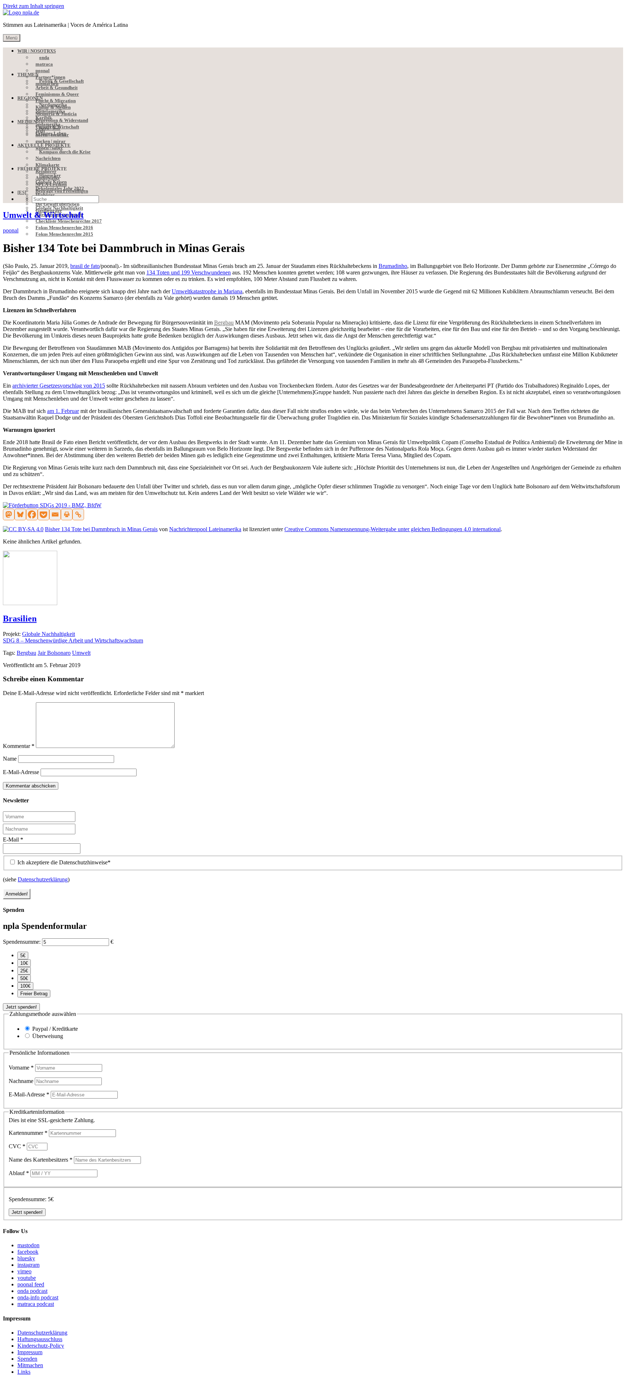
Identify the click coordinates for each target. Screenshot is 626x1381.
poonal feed (30, 1284)
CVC (17, 1146)
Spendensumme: (22, 942)
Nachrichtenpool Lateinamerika (205, 529)
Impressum (29, 1352)
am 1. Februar (63, 411)
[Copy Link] (78, 514)
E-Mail (13, 839)
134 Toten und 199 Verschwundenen (188, 272)
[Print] (66, 514)
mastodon (28, 1245)
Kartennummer (28, 1133)
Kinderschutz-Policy (40, 1346)
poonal (10, 230)
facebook (27, 1252)
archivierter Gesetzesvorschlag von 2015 (58, 386)
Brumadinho (393, 266)
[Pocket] (43, 514)
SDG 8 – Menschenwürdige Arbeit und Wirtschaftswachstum (73, 640)
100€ (25, 986)
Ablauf (19, 1173)
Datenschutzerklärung (43, 879)
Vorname (21, 1067)
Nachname (22, 1081)
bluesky (26, 1258)
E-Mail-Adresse (21, 772)
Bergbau (26, 653)
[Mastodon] (8, 514)
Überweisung (47, 1036)
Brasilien (20, 618)
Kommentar (18, 746)
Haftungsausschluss (39, 1339)
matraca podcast (35, 1304)
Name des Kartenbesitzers (40, 1160)
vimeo (24, 1271)
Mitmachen (30, 1365)
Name (10, 759)
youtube (26, 1278)
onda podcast (32, 1291)
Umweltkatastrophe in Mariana (207, 291)
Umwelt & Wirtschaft (43, 215)
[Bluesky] (20, 514)
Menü (11, 38)
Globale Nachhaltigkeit (48, 634)
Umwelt (81, 653)
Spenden (27, 1359)
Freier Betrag (33, 993)
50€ (24, 978)
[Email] (55, 514)
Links (23, 1372)
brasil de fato (85, 266)
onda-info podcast (37, 1297)
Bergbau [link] (224, 322)
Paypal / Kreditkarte (55, 1029)
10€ (24, 963)
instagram (28, 1265)
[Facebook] (32, 514)
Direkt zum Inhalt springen (33, 6)
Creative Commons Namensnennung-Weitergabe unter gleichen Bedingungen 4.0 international (392, 529)
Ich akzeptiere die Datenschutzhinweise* (63, 862)
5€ (22, 955)
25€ (24, 970)
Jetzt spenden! (21, 1007)
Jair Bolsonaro (54, 653)
